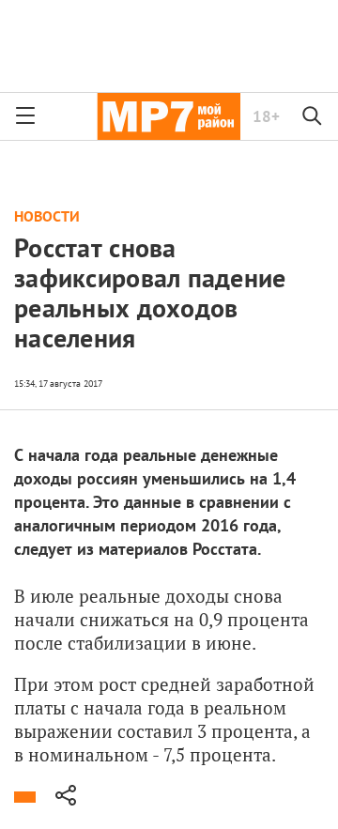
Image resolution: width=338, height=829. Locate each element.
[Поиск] (312, 116)
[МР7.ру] (168, 116)
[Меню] (25, 116)
